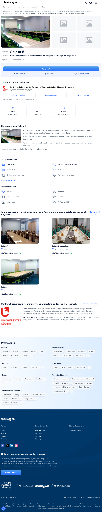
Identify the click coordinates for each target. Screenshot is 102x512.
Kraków (15, 352)
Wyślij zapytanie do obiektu (51, 69)
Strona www (84, 95)
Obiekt (44, 7)
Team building (17, 399)
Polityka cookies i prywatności (91, 497)
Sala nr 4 (4, 287)
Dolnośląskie (58, 352)
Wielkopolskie (67, 356)
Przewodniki (5, 439)
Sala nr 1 (4, 246)
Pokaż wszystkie (7, 180)
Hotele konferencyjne (61, 379)
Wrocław (25, 352)
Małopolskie (80, 356)
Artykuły (3, 433)
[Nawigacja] (96, 2)
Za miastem (81, 367)
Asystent (38, 436)
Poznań (33, 352)
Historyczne (18, 379)
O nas (3, 431)
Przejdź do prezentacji (90, 304)
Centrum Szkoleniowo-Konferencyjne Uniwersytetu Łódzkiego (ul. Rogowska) (43, 55)
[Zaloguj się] (85, 2)
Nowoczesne (29, 379)
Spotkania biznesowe (10, 403)
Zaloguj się (38, 433)
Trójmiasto (14, 367)
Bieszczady (35, 367)
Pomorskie (81, 352)
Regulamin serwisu (70, 497)
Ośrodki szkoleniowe (61, 391)
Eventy (17, 395)
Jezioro (71, 367)
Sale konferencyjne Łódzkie (24, 11)
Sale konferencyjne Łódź (46, 11)
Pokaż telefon (20, 95)
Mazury (5, 367)
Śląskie (91, 352)
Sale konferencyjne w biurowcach (83, 379)
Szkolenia (26, 395)
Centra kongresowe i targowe (82, 383)
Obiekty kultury (84, 387)
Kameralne (6, 379)
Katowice (14, 356)
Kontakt (3, 436)
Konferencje (7, 395)
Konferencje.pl (6, 11)
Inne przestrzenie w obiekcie (28, 7)
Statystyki (38, 439)
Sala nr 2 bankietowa (60, 246)
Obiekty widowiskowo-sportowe (64, 387)
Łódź (18, 60)
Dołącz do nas (11, 472)
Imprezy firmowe (38, 395)
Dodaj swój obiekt (75, 431)
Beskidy (24, 367)
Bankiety (5, 399)
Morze (56, 367)
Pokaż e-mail (52, 95)
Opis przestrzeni (8, 7)
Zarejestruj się (40, 431)
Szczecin (24, 356)
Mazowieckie (70, 352)
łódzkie (22, 60)
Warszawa (6, 352)
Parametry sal (95, 212)
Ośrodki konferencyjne (61, 383)
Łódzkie (56, 356)
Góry (63, 367)
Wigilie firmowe (30, 399)
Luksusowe (41, 379)
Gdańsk (5, 356)
